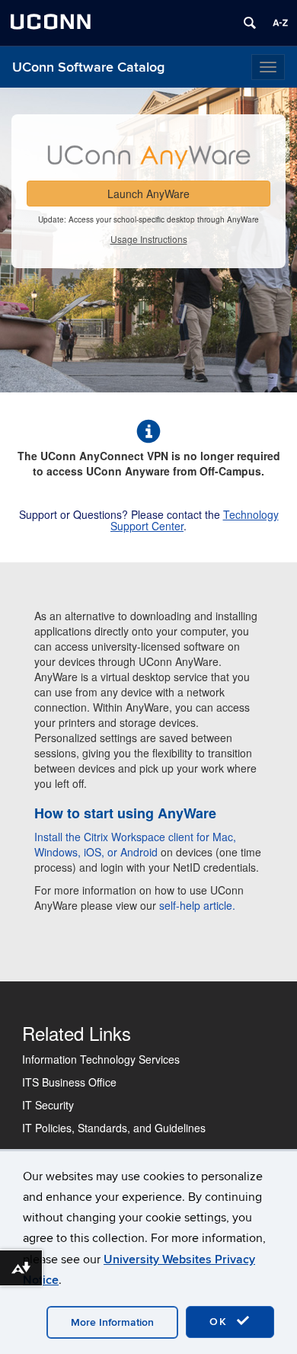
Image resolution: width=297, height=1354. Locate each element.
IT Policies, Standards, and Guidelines (114, 1127)
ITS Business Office (69, 1082)
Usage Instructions (148, 238)
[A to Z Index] (280, 23)
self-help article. (197, 905)
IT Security (48, 1104)
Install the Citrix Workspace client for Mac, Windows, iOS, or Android (135, 844)
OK (220, 1321)
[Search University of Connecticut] (250, 23)
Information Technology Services (101, 1059)
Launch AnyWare (148, 193)
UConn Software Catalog (88, 67)
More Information (112, 1322)
